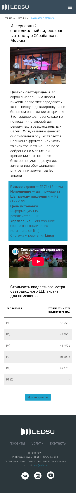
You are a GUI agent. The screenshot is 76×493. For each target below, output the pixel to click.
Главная (8, 18)
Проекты (21, 18)
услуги (38, 443)
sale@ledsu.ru (41, 465)
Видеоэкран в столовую (42, 18)
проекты (17, 443)
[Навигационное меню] (70, 7)
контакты (58, 443)
